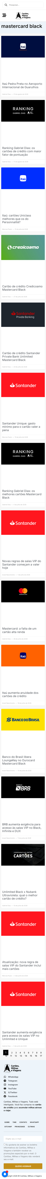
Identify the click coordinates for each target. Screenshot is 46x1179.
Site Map (8, 1127)
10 (6, 1056)
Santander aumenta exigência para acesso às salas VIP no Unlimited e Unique (22, 1036)
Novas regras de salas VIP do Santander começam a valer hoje (21, 564)
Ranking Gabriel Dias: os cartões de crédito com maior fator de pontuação (21, 151)
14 (26, 1056)
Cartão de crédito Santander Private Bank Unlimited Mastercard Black (21, 356)
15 (31, 1056)
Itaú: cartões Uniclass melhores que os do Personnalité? (16, 219)
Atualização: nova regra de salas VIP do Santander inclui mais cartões (21, 965)
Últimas (31, 1127)
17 (41, 1056)
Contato (23, 1122)
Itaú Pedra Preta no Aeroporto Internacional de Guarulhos (22, 85)
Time (14, 1122)
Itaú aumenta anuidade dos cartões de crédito (20, 694)
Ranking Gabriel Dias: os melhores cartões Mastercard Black (21, 494)
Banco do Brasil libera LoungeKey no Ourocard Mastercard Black (18, 760)
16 (36, 1056)
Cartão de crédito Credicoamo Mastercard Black (22, 288)
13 (21, 1056)
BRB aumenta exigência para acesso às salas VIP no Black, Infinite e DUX (21, 828)
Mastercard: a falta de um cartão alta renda (19, 630)
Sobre (7, 1122)
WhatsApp (34, 1122)
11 (11, 1056)
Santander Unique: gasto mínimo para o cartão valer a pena (21, 427)
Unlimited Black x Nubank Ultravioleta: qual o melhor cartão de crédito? (20, 895)
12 (16, 1056)
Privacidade (20, 1127)
